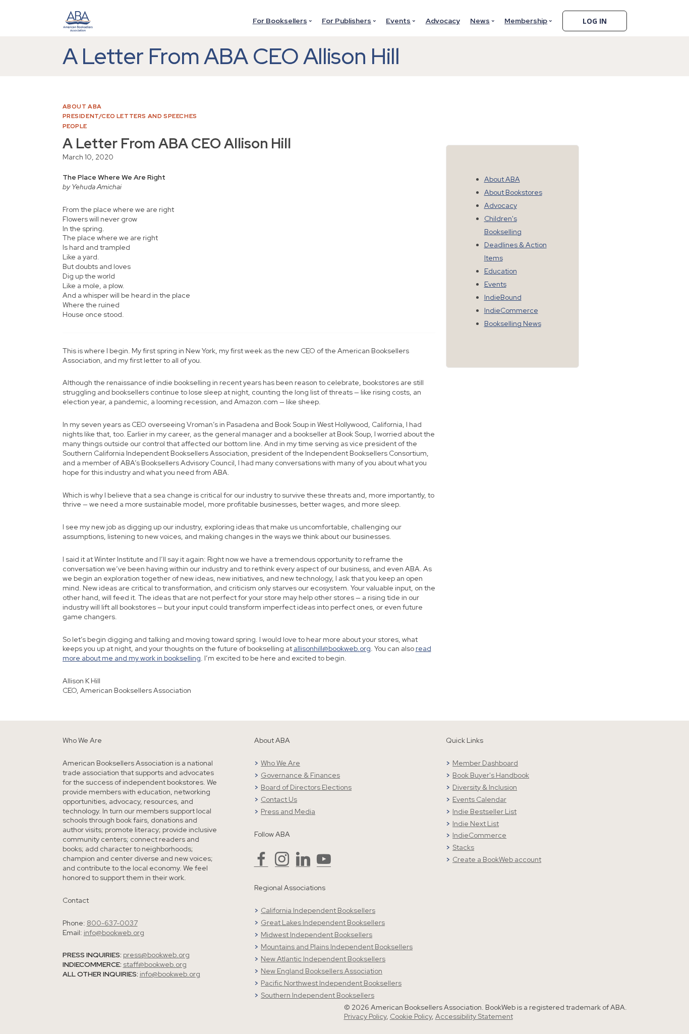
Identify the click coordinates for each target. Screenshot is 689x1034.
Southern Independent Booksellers (317, 995)
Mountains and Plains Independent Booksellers (337, 946)
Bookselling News (512, 323)
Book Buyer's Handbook (490, 775)
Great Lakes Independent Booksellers (323, 922)
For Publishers (346, 20)
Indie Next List (475, 823)
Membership (525, 20)
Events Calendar (479, 799)
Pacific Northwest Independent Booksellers (331, 983)
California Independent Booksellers (318, 910)
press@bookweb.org (156, 954)
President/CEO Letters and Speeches (130, 116)
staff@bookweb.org (155, 964)
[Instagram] (282, 863)
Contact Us (279, 799)
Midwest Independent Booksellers (316, 934)
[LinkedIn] (303, 863)
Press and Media (288, 811)
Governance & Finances (300, 775)
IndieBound (503, 297)
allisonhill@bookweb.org (332, 648)
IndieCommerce (511, 310)
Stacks (463, 847)
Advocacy (443, 20)
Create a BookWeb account (496, 859)
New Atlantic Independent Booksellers (323, 958)
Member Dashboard (485, 763)
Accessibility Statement (474, 1016)
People (75, 126)
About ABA (82, 106)
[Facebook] (261, 863)
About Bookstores (513, 192)
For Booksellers (280, 20)
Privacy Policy (365, 1016)
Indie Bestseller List (484, 811)
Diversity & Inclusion (484, 787)
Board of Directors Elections (306, 787)
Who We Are (280, 763)
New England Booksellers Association (321, 970)
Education (500, 271)
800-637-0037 (112, 923)
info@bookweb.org (114, 932)
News (480, 20)
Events (398, 20)
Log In (595, 21)
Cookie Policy (411, 1016)
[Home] (78, 14)
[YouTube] (324, 863)
